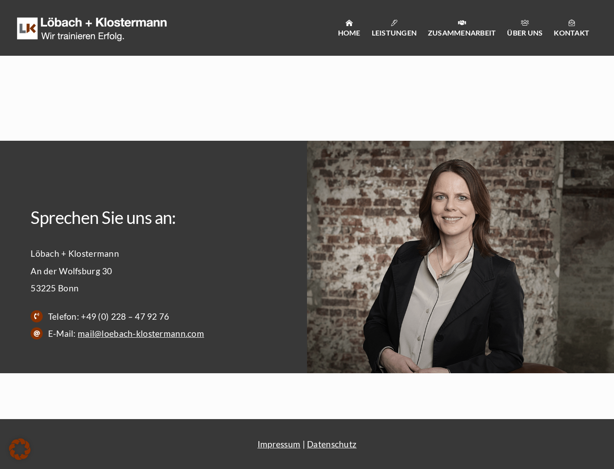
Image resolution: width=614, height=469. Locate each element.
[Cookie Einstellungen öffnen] (20, 456)
